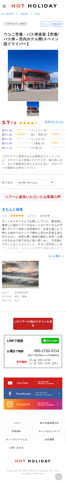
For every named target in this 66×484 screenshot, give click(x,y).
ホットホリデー (7, 14)
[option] (33, 75)
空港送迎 (56, 24)
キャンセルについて (49, 431)
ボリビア (24, 14)
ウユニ (37, 14)
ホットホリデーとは (16, 439)
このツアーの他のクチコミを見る (33, 323)
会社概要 (49, 439)
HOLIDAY (34, 6)
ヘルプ (16, 423)
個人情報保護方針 (49, 423)
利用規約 (16, 431)
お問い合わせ (16, 447)
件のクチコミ (54, 121)
